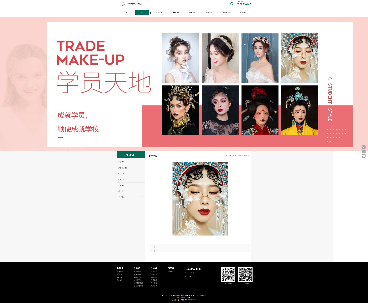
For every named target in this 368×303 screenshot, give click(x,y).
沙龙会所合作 (226, 12)
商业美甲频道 (138, 280)
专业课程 (159, 12)
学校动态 (176, 12)
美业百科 (192, 12)
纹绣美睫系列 (138, 283)
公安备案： (174, 300)
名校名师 (142, 12)
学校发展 (121, 173)
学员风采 (154, 271)
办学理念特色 (123, 168)
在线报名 (171, 271)
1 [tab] (178, 149)
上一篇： (153, 247)
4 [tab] (186, 149)
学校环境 (121, 191)
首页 (125, 12)
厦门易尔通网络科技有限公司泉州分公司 (180, 295)
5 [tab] (189, 149)
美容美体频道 (138, 271)
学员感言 (154, 277)
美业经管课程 (138, 286)
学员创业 (154, 283)
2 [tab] (181, 149)
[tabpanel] (184, 84)
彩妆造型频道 (138, 277)
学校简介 (121, 162)
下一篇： (153, 251)
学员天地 (209, 12)
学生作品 (154, 274)
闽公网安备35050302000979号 (188, 300)
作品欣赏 (121, 185)
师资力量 (121, 179)
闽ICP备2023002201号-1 (184, 297)
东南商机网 (203, 295)
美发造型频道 (138, 274)
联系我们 (243, 12)
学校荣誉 (121, 197)
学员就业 (154, 280)
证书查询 (154, 286)
